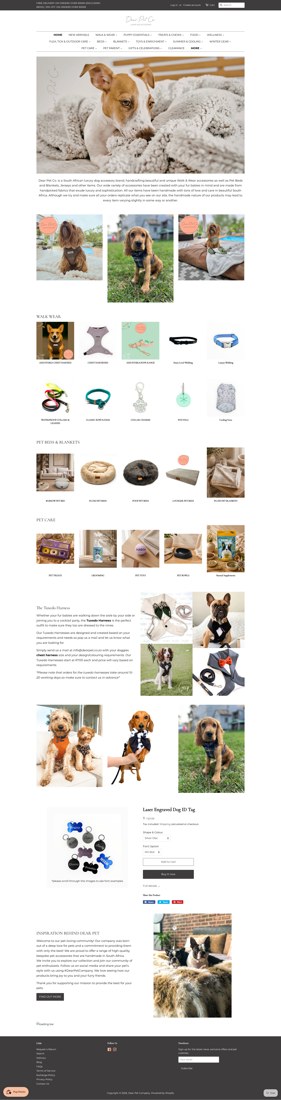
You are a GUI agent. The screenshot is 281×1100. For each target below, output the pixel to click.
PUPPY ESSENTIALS (137, 34)
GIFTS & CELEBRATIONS (144, 48)
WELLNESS (214, 34)
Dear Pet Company (139, 1093)
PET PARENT (111, 48)
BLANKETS (120, 41)
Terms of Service (45, 1070)
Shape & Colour (153, 832)
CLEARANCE (176, 48)
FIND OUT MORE (50, 996)
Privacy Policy (44, 1079)
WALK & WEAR (105, 34)
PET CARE (88, 48)
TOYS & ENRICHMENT (150, 41)
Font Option (151, 846)
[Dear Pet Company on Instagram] (114, 1050)
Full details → (151, 885)
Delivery (41, 1058)
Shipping (165, 824)
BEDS (101, 41)
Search (40, 1053)
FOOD (194, 34)
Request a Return (46, 1049)
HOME (58, 34)
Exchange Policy (45, 1075)
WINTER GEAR (219, 41)
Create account (192, 5)
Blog (39, 1062)
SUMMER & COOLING (187, 41)
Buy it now (168, 874)
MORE (195, 48)
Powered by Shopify (162, 1093)
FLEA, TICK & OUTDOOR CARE (69, 41)
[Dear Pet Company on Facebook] (109, 1050)
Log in (174, 5)
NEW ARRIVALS (79, 34)
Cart (212, 5)
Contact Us (42, 1083)
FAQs (39, 1066)
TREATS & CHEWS (170, 34)
